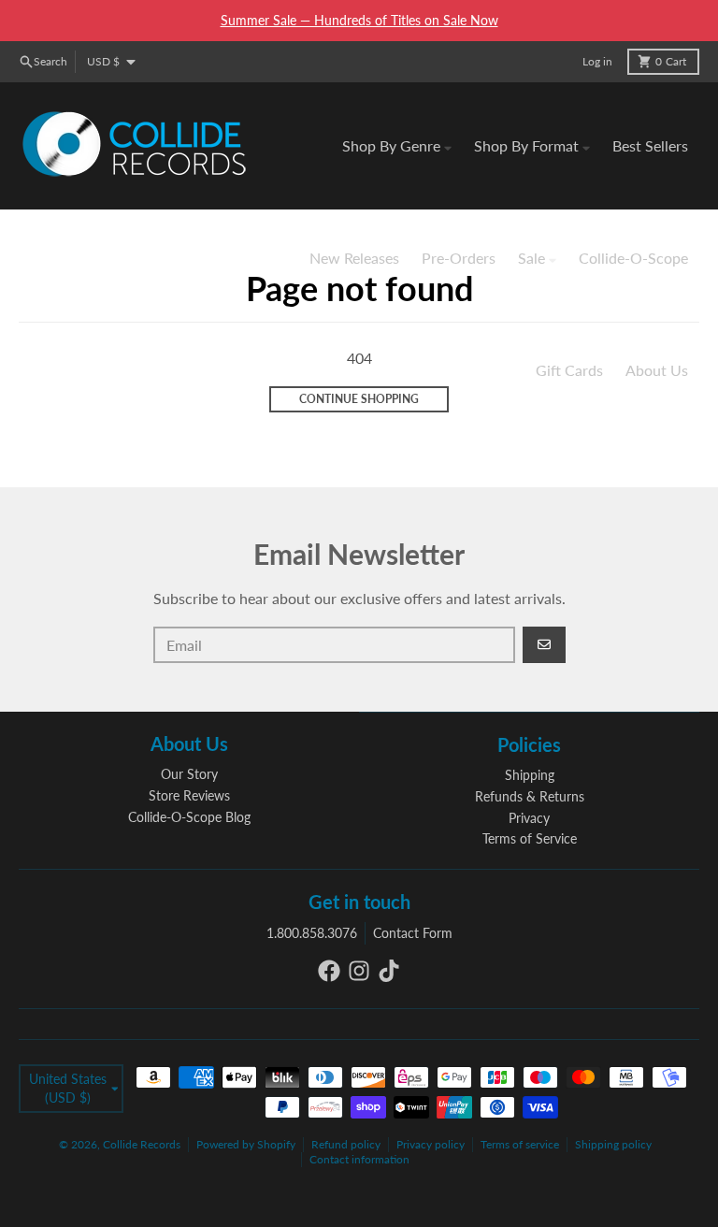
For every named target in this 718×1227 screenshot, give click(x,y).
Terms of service (520, 1144)
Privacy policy (430, 1144)
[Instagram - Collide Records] (359, 971)
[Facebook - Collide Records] (329, 971)
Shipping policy (613, 1144)
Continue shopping (359, 399)
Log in (597, 61)
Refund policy (346, 1144)
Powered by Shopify (245, 1144)
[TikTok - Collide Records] (389, 971)
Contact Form (412, 933)
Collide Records (141, 1144)
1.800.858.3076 (311, 933)
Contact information (359, 1159)
